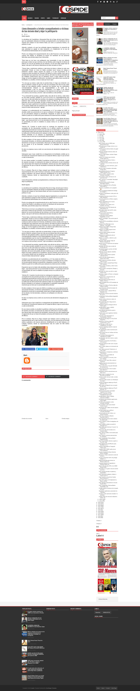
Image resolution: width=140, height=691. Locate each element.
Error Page (114, 688)
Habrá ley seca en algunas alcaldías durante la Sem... (107, 252)
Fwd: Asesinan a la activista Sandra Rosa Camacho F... (107, 477)
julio (100, 135)
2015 (99, 517)
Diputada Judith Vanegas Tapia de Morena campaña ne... (107, 241)
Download (63, 18)
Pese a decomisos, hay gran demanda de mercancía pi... (108, 366)
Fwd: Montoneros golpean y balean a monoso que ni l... (107, 475)
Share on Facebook (29, 349)
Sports (43, 18)
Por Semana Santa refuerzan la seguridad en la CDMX (106, 336)
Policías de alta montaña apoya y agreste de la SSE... (107, 258)
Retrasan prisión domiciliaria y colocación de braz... (106, 213)
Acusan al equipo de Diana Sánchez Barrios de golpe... (107, 452)
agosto (100, 134)
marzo (100, 141)
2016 (99, 516)
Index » (98, 533)
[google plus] (117, 2)
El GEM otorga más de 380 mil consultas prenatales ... (106, 411)
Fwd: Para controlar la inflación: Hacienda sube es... (106, 416)
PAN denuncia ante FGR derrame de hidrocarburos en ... (107, 208)
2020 (99, 510)
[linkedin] (114, 2)
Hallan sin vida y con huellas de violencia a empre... (106, 355)
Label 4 (99, 535)
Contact (108, 688)
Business (30, 18)
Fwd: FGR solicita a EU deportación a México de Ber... (108, 480)
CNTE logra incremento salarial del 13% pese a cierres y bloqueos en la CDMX (35, 662)
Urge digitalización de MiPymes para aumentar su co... (107, 444)
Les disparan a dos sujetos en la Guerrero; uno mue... (106, 205)
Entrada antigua (65, 418)
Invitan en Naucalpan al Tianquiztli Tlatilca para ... (107, 447)
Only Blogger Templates (51, 688)
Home (24, 18)
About (103, 688)
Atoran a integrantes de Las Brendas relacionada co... (107, 185)
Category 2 (98, 523)
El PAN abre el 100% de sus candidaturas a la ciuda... (105, 325)
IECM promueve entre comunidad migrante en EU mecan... (107, 391)
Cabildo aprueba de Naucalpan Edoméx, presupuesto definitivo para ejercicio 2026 (36, 654)
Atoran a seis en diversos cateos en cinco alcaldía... (107, 299)
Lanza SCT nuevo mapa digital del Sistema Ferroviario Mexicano (36, 647)
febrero (101, 499)
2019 (99, 511)
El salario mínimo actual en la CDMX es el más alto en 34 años (36, 612)
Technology (55, 18)
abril (100, 140)
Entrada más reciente (27, 418)
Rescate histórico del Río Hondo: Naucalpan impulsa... (106, 183)
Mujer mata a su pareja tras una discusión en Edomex (106, 375)
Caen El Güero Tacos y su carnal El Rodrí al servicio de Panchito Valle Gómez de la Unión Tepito (36, 677)
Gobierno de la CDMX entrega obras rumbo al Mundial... (107, 227)
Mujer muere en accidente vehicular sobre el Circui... (107, 261)
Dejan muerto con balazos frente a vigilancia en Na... (107, 160)
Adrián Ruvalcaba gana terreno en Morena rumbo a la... (107, 461)
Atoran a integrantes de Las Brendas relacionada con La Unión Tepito (35, 619)
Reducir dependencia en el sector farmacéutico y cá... (107, 202)
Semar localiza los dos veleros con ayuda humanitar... (107, 414)
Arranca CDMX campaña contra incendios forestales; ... (106, 174)
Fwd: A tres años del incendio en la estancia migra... (107, 430)
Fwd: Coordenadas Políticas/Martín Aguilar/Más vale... (107, 486)
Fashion (37, 18)
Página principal (75, 110)
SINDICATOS (83, 106)
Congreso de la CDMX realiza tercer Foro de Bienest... (107, 450)
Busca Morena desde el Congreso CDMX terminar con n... (107, 172)
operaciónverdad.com (49, 97)
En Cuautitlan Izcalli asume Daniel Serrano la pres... (107, 405)
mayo (100, 138)
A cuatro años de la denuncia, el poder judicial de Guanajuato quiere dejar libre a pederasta (36, 669)
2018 (99, 513)
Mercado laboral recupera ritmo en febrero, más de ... (107, 280)
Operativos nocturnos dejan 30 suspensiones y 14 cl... (106, 322)
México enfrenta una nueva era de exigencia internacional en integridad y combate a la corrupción (36, 633)
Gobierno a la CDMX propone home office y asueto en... (107, 230)
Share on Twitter (43, 349)
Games (48, 18)
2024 (99, 504)
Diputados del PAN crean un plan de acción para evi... (107, 247)
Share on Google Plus (57, 349)
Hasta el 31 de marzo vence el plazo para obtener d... (107, 369)
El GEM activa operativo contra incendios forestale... (106, 402)
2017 (99, 514)
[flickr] (107, 2)
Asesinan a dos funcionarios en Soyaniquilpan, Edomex (106, 316)
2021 (99, 508)
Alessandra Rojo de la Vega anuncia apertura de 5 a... (107, 302)
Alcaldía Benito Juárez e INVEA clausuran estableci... (106, 308)
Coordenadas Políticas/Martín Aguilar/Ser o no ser (106, 216)
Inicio (47, 418)
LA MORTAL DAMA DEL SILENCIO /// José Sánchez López (36, 626)
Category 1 (98, 520)
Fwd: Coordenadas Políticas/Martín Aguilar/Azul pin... (107, 439)
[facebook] (97, 2)
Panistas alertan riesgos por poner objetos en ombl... (107, 233)
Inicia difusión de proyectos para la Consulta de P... (107, 311)
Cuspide (33, 688)
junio (100, 137)
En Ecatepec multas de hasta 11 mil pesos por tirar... (107, 177)
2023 (99, 505)
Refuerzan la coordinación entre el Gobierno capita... (107, 236)
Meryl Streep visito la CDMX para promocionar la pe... (107, 144)
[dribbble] (111, 2)
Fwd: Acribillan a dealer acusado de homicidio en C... (107, 425)
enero (100, 500)
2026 (99, 132)
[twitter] (101, 2)
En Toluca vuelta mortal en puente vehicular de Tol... (107, 255)
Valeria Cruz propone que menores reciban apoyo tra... (107, 158)
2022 (99, 507)
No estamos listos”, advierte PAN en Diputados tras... (107, 291)
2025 (99, 502)
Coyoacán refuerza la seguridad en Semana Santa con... (107, 464)
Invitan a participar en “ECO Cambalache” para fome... (105, 394)
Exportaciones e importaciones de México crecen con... (107, 277)
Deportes (75, 106)
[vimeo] (104, 2)
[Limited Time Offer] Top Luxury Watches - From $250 (106, 224)
